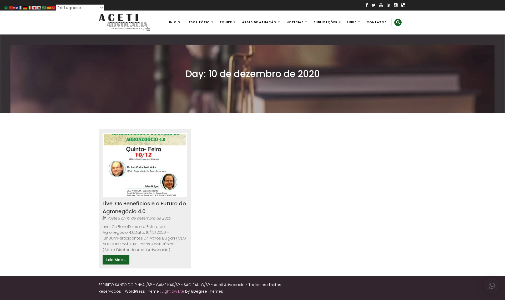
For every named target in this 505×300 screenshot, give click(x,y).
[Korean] (39, 7)
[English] (15, 7)
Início (174, 22)
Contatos (377, 22)
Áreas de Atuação (259, 22)
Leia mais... (116, 259)
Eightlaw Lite (173, 291)
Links (352, 22)
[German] (25, 7)
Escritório (199, 22)
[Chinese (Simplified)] (11, 7)
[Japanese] (34, 7)
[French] (20, 7)
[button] (492, 286)
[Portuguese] (44, 7)
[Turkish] (53, 7)
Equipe (226, 22)
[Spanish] (49, 7)
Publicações (325, 22)
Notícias (295, 22)
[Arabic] (6, 7)
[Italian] (30, 7)
